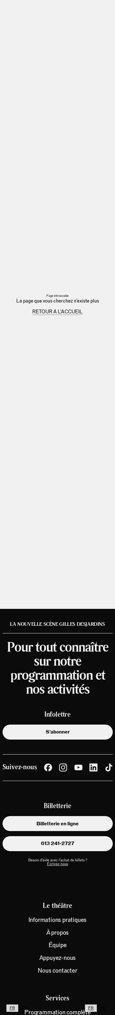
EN (24, 1008)
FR (12, 1008)
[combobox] (12, 1008)
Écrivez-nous (57, 864)
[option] (24, 1008)
